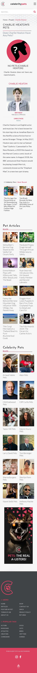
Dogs (21, 625)
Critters (22, 634)
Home (5, 20)
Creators (4, 634)
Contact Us (24, 606)
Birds (21, 631)
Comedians (5, 637)
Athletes (4, 631)
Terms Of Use (6, 612)
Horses (22, 637)
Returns (22, 615)
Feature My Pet (7, 609)
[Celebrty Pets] (18, 4)
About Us (4, 615)
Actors (18, 120)
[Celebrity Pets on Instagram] (16, 656)
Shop (21, 604)
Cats (21, 628)
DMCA (21, 609)
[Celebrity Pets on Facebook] (20, 656)
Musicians (5, 628)
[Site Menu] (35, 3)
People (11, 20)
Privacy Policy (25, 612)
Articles (4, 606)
